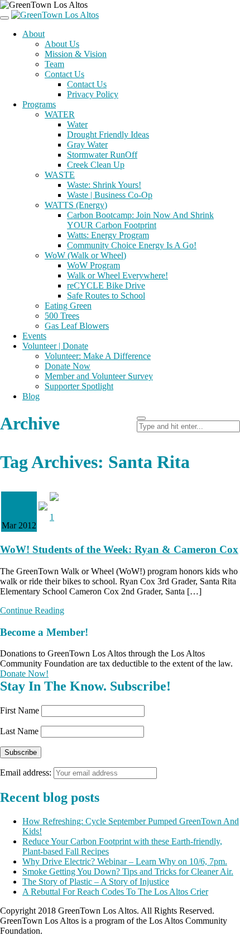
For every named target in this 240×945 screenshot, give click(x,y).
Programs (39, 104)
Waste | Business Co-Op (109, 195)
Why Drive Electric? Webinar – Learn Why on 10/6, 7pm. (124, 861)
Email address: (27, 772)
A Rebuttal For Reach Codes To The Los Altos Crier (115, 891)
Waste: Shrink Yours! (104, 185)
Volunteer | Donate (55, 346)
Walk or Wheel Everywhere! (117, 275)
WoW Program (93, 265)
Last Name (19, 731)
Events (34, 336)
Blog (31, 396)
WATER (60, 114)
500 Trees (62, 315)
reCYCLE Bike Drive (106, 285)
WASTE (60, 174)
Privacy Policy (92, 94)
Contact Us (64, 74)
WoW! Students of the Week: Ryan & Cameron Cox (119, 549)
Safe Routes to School (106, 295)
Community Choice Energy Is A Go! (131, 245)
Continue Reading (32, 610)
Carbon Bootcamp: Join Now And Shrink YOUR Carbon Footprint (140, 220)
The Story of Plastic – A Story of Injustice (95, 881)
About (33, 34)
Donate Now (67, 366)
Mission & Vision (76, 54)
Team (54, 64)
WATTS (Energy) (76, 205)
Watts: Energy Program (108, 235)
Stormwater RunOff (102, 154)
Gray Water (87, 144)
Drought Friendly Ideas (108, 134)
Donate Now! (24, 673)
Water (77, 124)
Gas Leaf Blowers (77, 325)
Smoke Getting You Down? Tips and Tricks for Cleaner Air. (127, 871)
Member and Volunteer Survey (99, 376)
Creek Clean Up (95, 164)
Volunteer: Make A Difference (98, 356)
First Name (19, 710)
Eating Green (68, 305)
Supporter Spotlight (79, 386)
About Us (62, 44)
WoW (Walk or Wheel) (85, 255)
